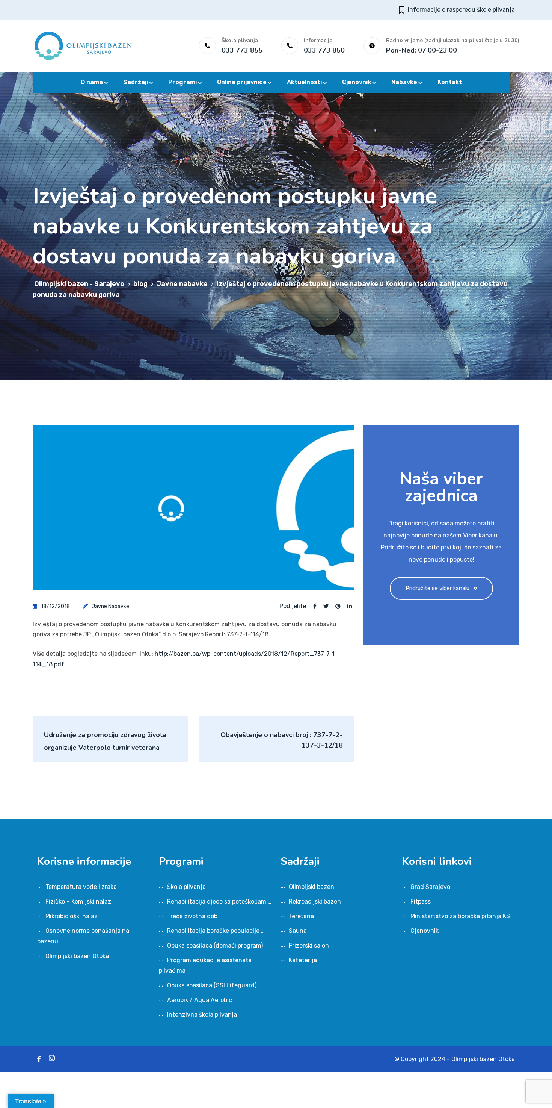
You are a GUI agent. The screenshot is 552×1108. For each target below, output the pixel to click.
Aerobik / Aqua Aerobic (199, 1000)
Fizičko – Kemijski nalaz (78, 901)
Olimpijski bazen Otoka (77, 956)
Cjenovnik (356, 82)
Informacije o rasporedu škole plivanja (461, 9)
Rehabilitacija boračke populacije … (216, 930)
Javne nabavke (110, 606)
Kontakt (449, 82)
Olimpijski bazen (311, 886)
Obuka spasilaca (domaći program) (215, 945)
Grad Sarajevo (430, 886)
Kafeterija (303, 960)
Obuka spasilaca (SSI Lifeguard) (211, 985)
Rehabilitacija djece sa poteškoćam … (219, 901)
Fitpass (420, 901)
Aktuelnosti (304, 82)
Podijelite (292, 606)
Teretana (301, 916)
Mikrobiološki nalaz (71, 916)
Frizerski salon (309, 945)
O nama (92, 82)
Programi (182, 82)
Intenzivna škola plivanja (202, 1014)
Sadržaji (135, 82)
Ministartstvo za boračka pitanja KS (460, 916)
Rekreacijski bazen (315, 901)
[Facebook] (39, 1059)
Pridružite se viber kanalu (437, 588)
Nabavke (404, 82)
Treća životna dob (192, 916)
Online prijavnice (242, 82)
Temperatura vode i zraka (81, 886)
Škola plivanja (186, 886)
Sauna (298, 930)
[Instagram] (52, 1059)
